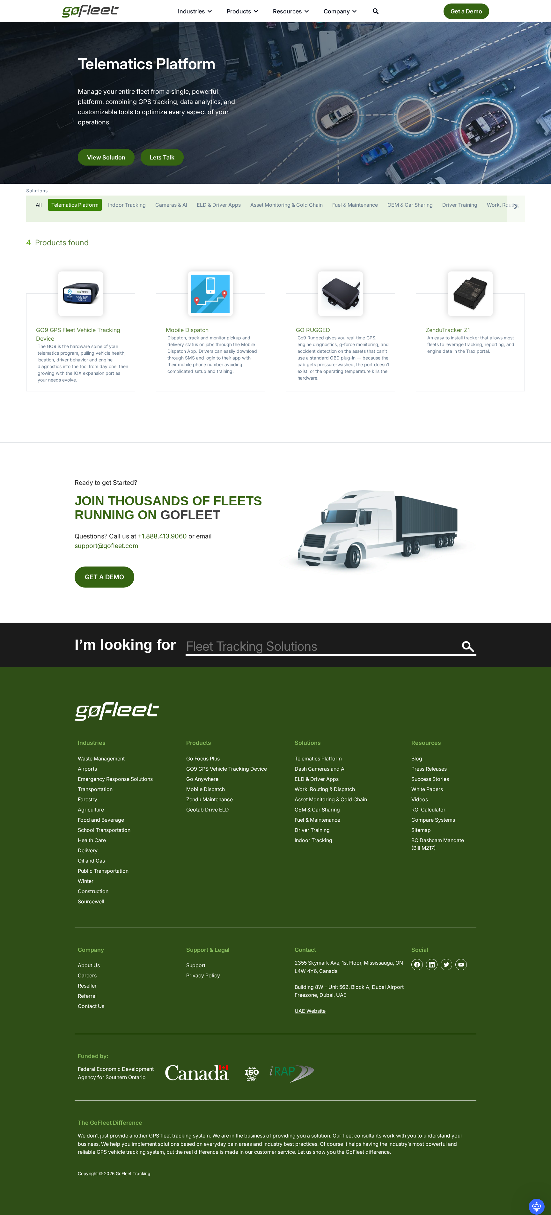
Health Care (92, 840)
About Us (89, 965)
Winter (85, 881)
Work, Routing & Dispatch (325, 789)
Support (195, 965)
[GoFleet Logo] (90, 11)
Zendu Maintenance (209, 799)
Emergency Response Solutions (115, 779)
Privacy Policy (203, 975)
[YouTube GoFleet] (461, 964)
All (39, 205)
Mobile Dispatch (205, 789)
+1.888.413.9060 (162, 536)
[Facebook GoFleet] (417, 964)
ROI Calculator (428, 809)
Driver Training (312, 830)
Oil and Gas (91, 860)
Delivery (88, 850)
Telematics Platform (318, 758)
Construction (93, 891)
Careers (87, 975)
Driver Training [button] (459, 205)
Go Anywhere (202, 779)
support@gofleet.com (106, 546)
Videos (419, 799)
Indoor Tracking (313, 840)
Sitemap (421, 830)
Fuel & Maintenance (317, 820)
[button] (275, 204)
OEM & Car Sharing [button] (410, 205)
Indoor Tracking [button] (127, 205)
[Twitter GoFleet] (446, 964)
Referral (87, 996)
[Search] (468, 647)
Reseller (87, 985)
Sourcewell (91, 901)
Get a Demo (466, 11)
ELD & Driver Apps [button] (219, 205)
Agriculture (91, 809)
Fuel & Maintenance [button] (355, 205)
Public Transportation (103, 871)
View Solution (106, 157)
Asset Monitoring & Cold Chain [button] (286, 205)
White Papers (427, 789)
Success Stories (430, 779)
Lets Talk (162, 157)
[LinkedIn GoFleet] (431, 964)
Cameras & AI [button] (171, 205)
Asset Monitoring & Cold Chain (331, 799)
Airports (87, 769)
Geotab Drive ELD (207, 809)
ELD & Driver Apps (317, 779)
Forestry (87, 799)
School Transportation (104, 830)
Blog (416, 758)
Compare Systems (433, 820)
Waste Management (101, 758)
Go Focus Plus (203, 758)
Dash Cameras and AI (320, 769)
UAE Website (310, 1011)
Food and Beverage (101, 820)
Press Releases (429, 769)
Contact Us (91, 1006)
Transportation (95, 789)
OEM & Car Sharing (317, 809)
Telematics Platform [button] (75, 205)
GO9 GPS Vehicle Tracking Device (226, 769)
